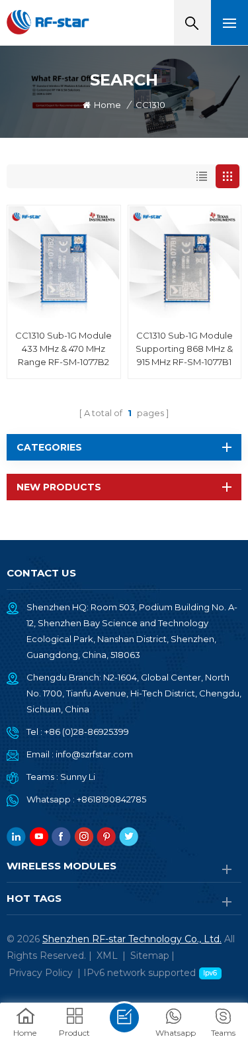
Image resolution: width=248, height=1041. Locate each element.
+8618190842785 (111, 799)
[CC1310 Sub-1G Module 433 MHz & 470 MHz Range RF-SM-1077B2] (64, 262)
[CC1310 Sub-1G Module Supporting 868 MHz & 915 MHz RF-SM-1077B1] (185, 262)
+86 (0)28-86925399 (86, 731)
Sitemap (149, 955)
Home (107, 104)
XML (107, 955)
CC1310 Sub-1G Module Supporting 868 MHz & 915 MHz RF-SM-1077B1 (184, 348)
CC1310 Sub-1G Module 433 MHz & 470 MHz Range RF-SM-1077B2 (63, 348)
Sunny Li (77, 776)
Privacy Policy (41, 973)
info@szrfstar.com (94, 754)
